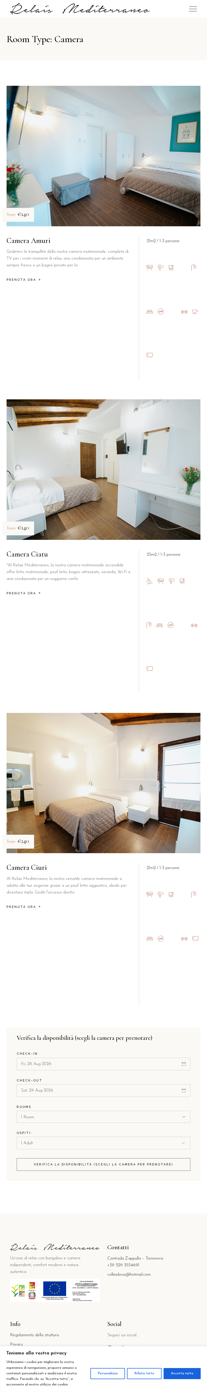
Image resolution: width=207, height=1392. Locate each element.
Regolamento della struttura (34, 1335)
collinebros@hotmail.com (129, 1274)
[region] (103, 1369)
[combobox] (103, 1117)
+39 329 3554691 (123, 1265)
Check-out (29, 1080)
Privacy (16, 1344)
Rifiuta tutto (144, 1373)
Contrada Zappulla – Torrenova (135, 1258)
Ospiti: (24, 1133)
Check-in (27, 1053)
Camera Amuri (28, 240)
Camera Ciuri (27, 867)
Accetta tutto (182, 1373)
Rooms (24, 1107)
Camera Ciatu (27, 554)
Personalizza (108, 1373)
